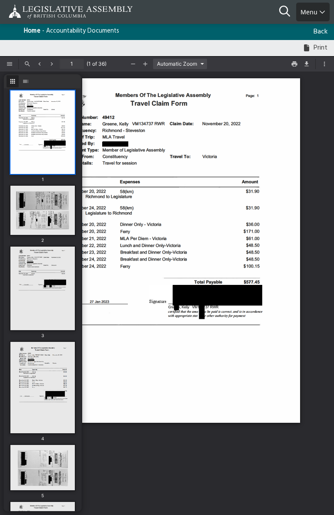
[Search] (287, 12)
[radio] (13, 81)
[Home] (35, 11)
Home (32, 31)
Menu (310, 12)
